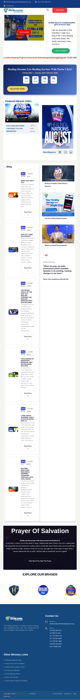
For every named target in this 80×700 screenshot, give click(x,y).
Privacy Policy (57, 693)
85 (29, 230)
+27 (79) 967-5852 (55, 638)
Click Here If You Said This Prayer (40, 561)
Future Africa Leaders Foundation (16, 680)
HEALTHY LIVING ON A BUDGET (27, 235)
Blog (23, 174)
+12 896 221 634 (55, 633)
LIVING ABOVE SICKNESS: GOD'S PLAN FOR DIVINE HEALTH (27, 418)
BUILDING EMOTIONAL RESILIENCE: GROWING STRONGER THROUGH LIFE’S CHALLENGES (27, 474)
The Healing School (22, 693)
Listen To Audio (61, 51)
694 (29, 411)
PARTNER (60, 10)
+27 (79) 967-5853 (55, 641)
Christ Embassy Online (12, 674)
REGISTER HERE (17, 89)
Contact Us (10, 6)
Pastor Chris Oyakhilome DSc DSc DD (55, 279)
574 (29, 354)
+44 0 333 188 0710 (44, 2)
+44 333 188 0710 (55, 630)
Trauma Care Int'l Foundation (15, 663)
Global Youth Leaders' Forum (15, 667)
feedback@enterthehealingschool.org (18, 2)
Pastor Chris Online (11, 677)
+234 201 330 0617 (55, 644)
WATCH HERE (24, 32)
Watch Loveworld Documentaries (56, 245)
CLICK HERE (64, 58)
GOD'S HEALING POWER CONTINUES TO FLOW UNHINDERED (15, 128)
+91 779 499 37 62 (55, 636)
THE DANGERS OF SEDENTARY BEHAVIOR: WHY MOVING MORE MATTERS (27, 362)
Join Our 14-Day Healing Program (56, 218)
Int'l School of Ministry (12, 670)
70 (29, 176)
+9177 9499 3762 (55, 646)
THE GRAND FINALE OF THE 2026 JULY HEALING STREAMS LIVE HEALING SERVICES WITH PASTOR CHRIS (26, 296)
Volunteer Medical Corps (13, 660)
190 (29, 286)
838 (29, 464)
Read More (55, 44)
